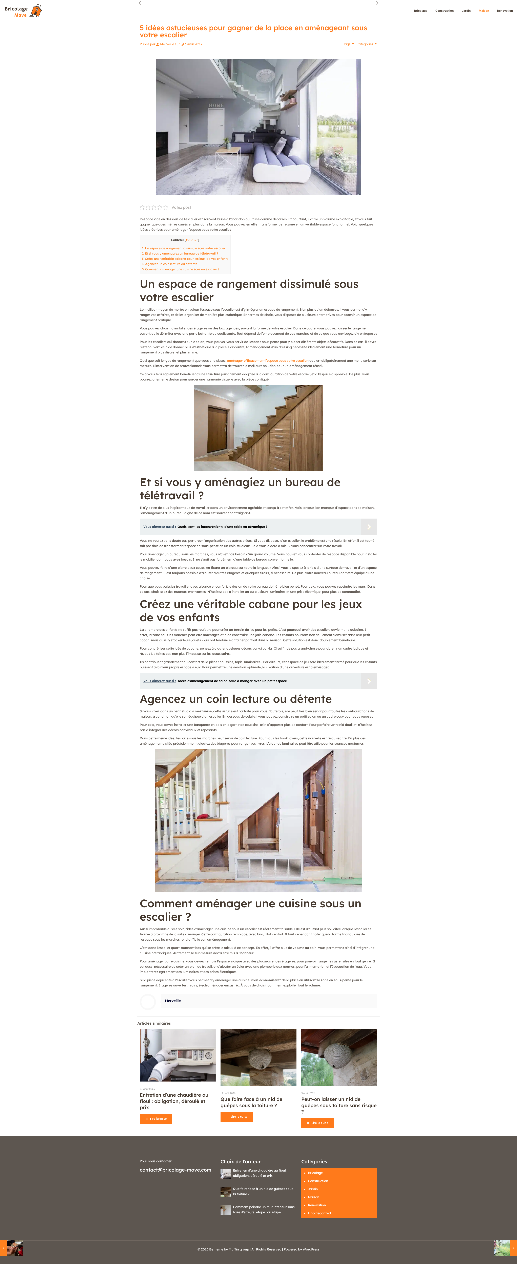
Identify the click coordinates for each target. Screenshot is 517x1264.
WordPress (311, 1249)
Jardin (313, 1189)
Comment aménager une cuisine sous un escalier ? (181, 269)
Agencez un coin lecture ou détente (169, 264)
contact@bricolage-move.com (175, 1170)
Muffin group (239, 1249)
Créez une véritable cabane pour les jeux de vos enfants (185, 259)
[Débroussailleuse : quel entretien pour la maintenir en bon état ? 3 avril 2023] (505, 1248)
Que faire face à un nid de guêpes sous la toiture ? (251, 1102)
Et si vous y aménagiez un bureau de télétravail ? (180, 253)
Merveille (167, 44)
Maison (313, 1197)
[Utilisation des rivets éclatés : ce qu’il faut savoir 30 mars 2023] (11, 1248)
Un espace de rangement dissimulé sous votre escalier (183, 248)
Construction (318, 1181)
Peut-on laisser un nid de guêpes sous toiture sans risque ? (339, 1105)
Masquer (192, 240)
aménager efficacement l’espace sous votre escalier (267, 360)
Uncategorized (319, 1213)
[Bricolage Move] (24, 10)
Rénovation (317, 1205)
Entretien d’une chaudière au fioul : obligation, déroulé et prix (174, 1101)
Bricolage (315, 1173)
